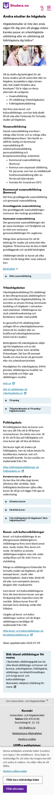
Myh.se (9, 383)
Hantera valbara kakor (15, 771)
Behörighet (9, 269)
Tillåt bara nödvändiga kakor (22, 780)
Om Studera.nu (27, 727)
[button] (42, 9)
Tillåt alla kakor (15, 789)
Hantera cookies (27, 739)
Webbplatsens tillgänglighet (27, 733)
